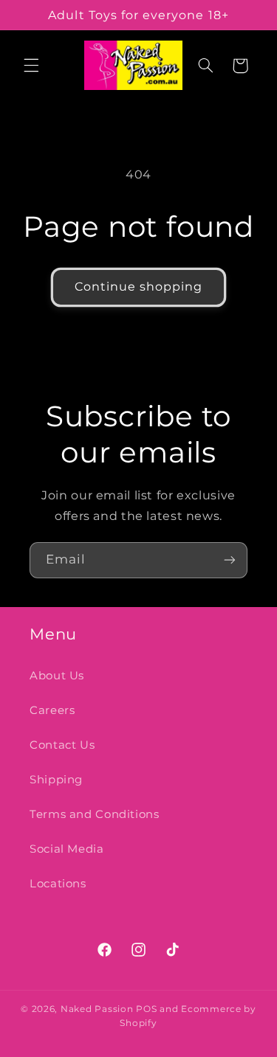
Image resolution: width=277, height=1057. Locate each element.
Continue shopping (139, 287)
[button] (31, 66)
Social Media (67, 849)
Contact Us (62, 745)
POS (146, 1009)
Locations (58, 883)
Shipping (56, 779)
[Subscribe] (230, 560)
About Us (57, 675)
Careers (52, 710)
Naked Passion (97, 1009)
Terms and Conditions (95, 814)
